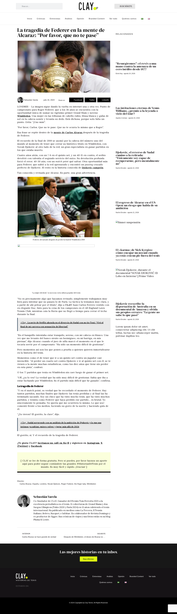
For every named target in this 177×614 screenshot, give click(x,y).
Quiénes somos (129, 19)
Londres (43, 484)
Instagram (93, 442)
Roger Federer (67, 484)
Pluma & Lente (41, 519)
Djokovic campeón (92, 167)
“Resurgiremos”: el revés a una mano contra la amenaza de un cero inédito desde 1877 (136, 66)
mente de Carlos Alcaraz (68, 132)
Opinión (80, 19)
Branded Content (97, 19)
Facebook (36, 446)
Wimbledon (23, 115)
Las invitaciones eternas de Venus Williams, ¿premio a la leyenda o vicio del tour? (137, 111)
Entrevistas (55, 19)
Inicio (29, 19)
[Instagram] (18, 590)
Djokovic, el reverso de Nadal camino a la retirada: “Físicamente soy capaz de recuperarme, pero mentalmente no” (137, 158)
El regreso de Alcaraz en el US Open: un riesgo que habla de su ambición (136, 205)
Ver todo (113, 19)
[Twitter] (23, 590)
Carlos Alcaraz (25, 484)
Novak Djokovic (54, 484)
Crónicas (41, 19)
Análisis (68, 19)
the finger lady (80, 484)
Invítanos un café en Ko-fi (53, 442)
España (36, 484)
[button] (76, 100)
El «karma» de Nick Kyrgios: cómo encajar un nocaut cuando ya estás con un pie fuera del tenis (138, 252)
